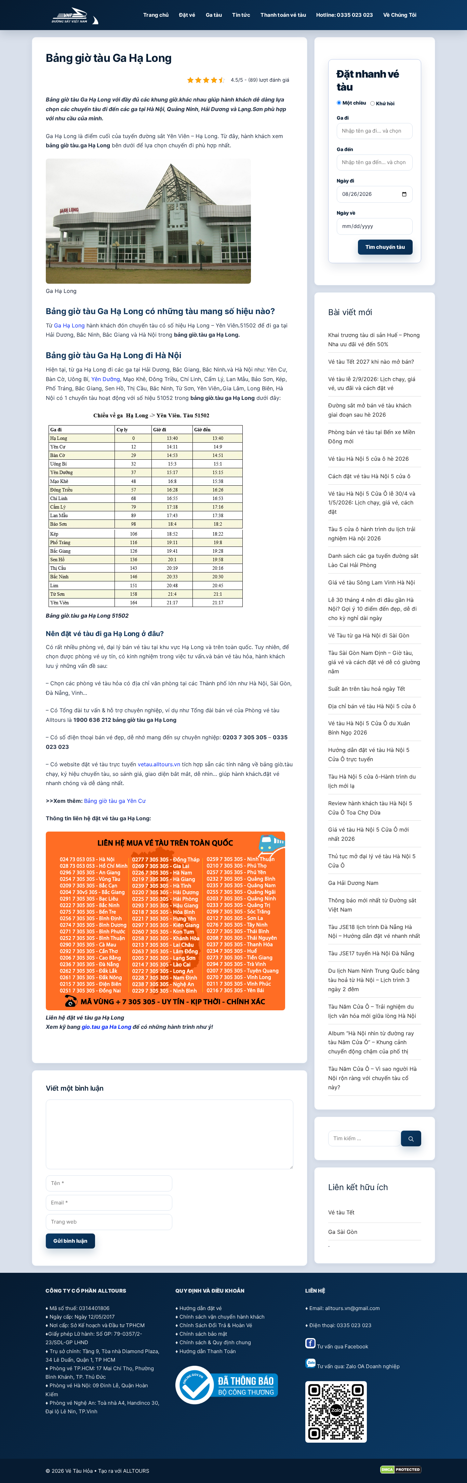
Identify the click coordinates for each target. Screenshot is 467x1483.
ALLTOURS (136, 1471)
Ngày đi (345, 181)
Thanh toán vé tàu (283, 15)
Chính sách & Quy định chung (215, 1342)
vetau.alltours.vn (159, 764)
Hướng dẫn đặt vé (200, 1308)
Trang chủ (156, 15)
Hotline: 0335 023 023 (344, 15)
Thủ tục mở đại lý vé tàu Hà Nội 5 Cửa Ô (372, 861)
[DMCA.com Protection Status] (401, 1472)
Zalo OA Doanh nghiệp (373, 1366)
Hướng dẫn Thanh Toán (207, 1351)
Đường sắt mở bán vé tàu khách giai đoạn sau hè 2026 (369, 410)
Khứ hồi (385, 103)
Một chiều (354, 103)
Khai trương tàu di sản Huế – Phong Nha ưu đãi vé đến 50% (374, 340)
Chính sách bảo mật (203, 1334)
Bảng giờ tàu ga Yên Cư (115, 800)
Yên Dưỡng (105, 379)
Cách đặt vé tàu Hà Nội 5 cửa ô (369, 476)
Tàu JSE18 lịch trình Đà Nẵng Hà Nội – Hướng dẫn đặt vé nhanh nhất (374, 931)
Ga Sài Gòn (342, 1231)
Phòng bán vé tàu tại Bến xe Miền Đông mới (371, 437)
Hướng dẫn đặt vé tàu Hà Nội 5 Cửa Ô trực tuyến (369, 754)
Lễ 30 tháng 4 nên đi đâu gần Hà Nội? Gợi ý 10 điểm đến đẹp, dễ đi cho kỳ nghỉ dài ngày (372, 609)
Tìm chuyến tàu (385, 247)
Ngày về (346, 213)
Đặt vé (187, 15)
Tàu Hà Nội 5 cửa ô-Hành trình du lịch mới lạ (372, 781)
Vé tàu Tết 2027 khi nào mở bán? (371, 361)
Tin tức (241, 15)
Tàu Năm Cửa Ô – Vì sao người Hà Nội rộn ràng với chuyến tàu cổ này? (372, 1078)
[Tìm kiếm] (411, 1139)
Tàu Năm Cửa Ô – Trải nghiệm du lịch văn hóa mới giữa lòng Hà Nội (372, 1011)
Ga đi (343, 118)
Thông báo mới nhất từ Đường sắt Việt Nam (372, 905)
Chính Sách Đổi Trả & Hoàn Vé (215, 1325)
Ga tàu (214, 15)
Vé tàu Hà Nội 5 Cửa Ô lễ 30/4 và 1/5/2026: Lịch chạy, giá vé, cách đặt (371, 502)
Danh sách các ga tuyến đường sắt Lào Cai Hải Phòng (373, 560)
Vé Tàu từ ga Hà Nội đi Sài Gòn (368, 635)
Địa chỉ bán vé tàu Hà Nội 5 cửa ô (372, 706)
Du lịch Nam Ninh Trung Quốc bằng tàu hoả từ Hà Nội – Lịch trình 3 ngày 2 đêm (373, 980)
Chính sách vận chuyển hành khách (222, 1316)
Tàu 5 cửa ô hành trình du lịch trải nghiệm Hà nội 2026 (371, 534)
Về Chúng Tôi (399, 15)
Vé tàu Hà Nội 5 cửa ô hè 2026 (368, 458)
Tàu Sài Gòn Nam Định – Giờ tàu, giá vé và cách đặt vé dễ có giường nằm (374, 662)
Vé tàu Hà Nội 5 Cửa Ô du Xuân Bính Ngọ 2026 (369, 728)
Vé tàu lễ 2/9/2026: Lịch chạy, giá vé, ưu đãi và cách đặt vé (371, 384)
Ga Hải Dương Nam (353, 882)
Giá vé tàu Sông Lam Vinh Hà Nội (371, 582)
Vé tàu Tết (341, 1212)
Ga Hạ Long (69, 325)
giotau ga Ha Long (106, 1026)
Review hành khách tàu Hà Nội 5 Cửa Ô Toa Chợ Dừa (370, 808)
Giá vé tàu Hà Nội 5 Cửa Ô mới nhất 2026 (368, 834)
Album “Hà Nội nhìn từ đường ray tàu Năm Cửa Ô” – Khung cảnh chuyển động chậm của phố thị (371, 1042)
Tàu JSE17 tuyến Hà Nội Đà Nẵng (371, 953)
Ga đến (345, 149)
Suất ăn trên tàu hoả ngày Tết (366, 688)
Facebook (356, 1346)
